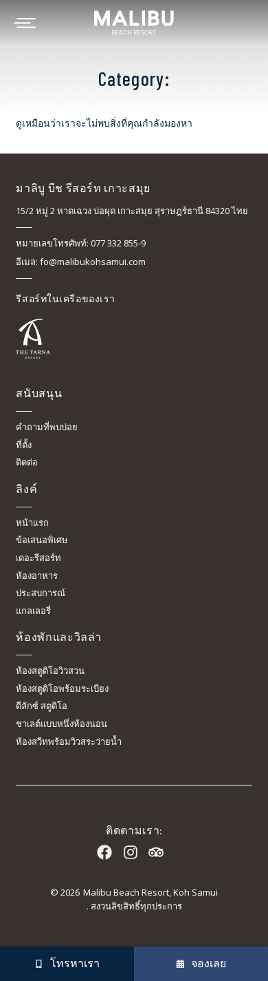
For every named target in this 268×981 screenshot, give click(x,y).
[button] (67, 964)
